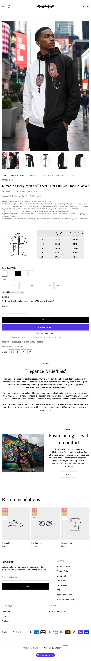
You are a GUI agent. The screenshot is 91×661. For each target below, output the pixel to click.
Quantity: (5, 306)
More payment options (45, 333)
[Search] (9, 6)
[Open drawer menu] (3, 6)
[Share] (11, 351)
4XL (58, 285)
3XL (49, 285)
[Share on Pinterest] (29, 351)
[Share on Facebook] (17, 351)
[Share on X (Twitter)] (23, 351)
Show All (68, 474)
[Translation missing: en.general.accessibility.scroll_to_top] (65, 647)
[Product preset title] (16, 523)
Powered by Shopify (52, 648)
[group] (10, 160)
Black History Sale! (17, 175)
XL (32, 285)
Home (4, 175)
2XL (41, 285)
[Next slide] (85, 86)
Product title (7, 543)
